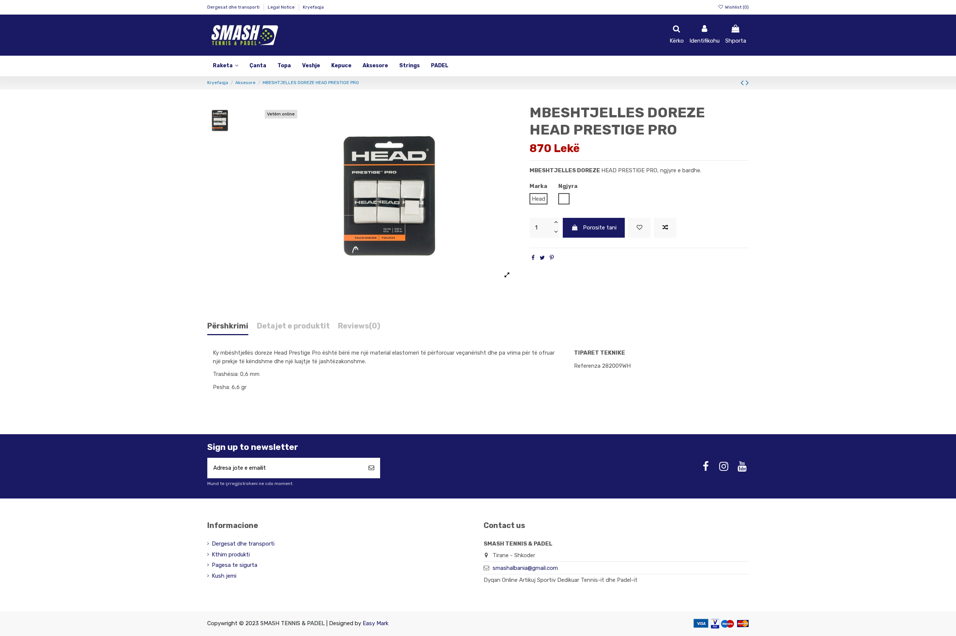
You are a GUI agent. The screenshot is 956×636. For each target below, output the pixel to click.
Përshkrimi (227, 326)
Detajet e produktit (293, 326)
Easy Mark (375, 623)
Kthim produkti (231, 554)
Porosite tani (600, 227)
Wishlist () (736, 7)
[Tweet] (542, 257)
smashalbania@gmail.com (525, 568)
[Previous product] (743, 83)
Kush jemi (224, 575)
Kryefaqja (313, 7)
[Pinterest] (552, 257)
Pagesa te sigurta (234, 565)
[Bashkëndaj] (533, 257)
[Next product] (747, 83)
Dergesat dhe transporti (234, 7)
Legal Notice (282, 7)
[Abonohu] (371, 468)
